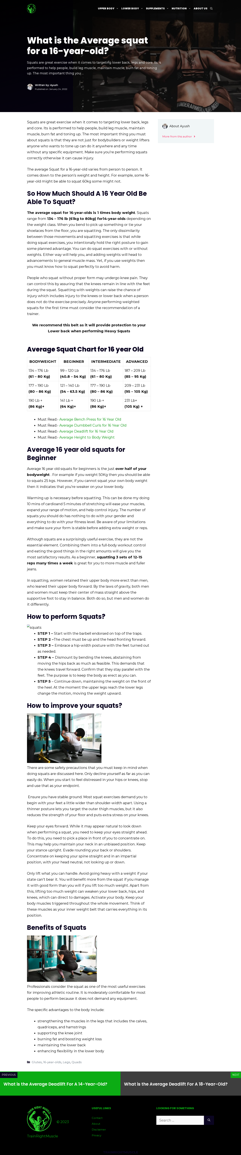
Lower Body (130, 8)
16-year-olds (52, 1062)
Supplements (155, 8)
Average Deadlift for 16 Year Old (86, 431)
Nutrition (179, 8)
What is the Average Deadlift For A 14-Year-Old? (55, 1084)
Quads (77, 1062)
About (96, 1123)
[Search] (209, 1120)
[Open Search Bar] (211, 9)
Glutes (37, 1062)
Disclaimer (99, 1129)
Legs (66, 1062)
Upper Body (106, 8)
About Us (200, 8)
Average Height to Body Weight (87, 437)
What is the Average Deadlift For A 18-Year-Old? (176, 1084)
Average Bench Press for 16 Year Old (90, 419)
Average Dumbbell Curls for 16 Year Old (92, 425)
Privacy (96, 1135)
